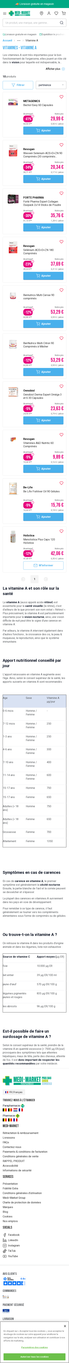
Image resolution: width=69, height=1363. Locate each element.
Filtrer (21, 85)
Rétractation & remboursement (20, 1133)
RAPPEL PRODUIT (14, 1161)
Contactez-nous (12, 1147)
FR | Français (15, 1092)
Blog (5, 1211)
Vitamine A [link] (31, 40)
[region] (34, 1342)
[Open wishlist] (56, 13)
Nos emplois (10, 1221)
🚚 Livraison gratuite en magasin (34, 4)
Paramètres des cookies (34, 1347)
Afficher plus (53, 68)
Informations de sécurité (17, 1170)
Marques (8, 1207)
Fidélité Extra (10, 1188)
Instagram (14, 1245)
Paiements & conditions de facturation (25, 1151)
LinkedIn (13, 1240)
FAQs (6, 1142)
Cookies (7, 1216)
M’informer (46, 565)
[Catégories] (5, 13)
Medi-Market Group (14, 1197)
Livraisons (9, 1137)
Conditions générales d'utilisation (22, 1193)
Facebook (14, 1234)
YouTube (13, 1256)
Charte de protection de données (22, 1202)
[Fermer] (65, 1326)
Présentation (10, 1183)
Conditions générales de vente (21, 1156)
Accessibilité (10, 1165)
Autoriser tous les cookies (34, 1356)
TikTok (12, 1250)
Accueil (7, 40)
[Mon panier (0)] (63, 13)
